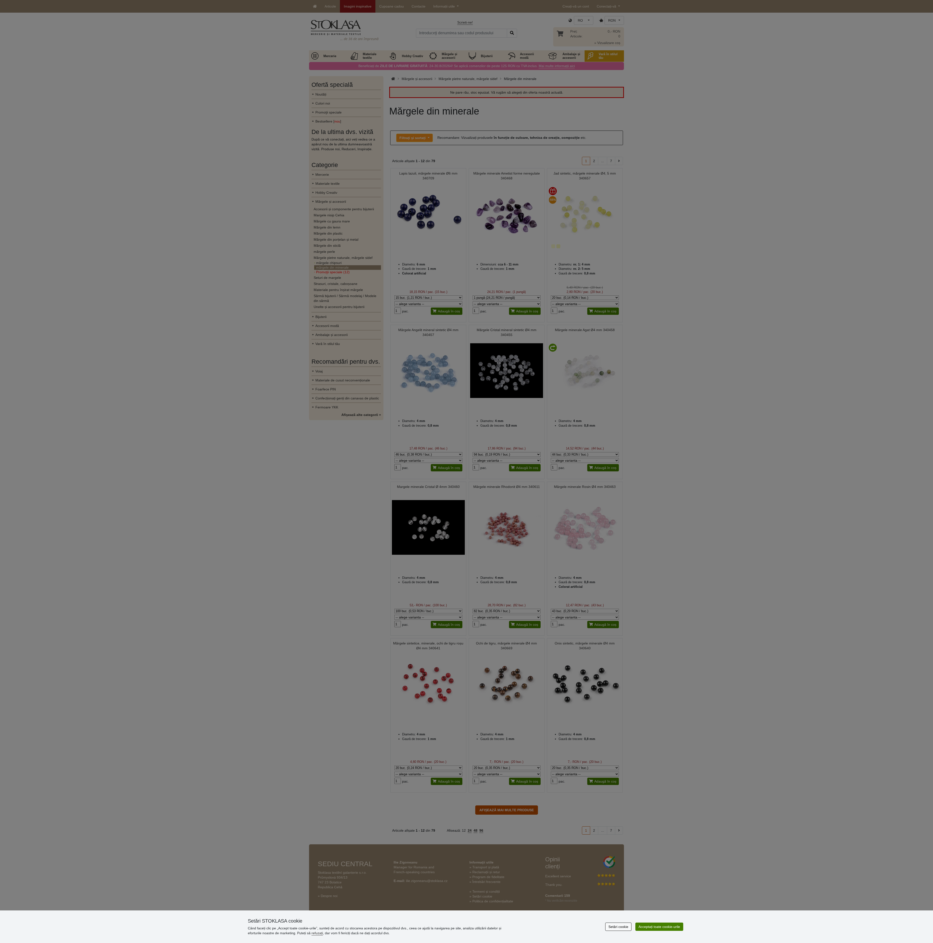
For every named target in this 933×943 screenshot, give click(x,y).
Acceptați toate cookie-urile (659, 927)
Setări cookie (618, 927)
